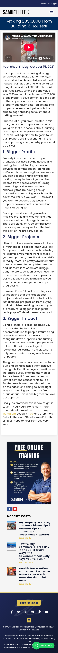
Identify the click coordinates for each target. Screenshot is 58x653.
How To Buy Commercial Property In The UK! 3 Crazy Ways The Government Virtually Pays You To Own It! (34, 551)
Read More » (26, 537)
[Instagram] (25, 612)
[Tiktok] (39, 612)
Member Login (49, 3)
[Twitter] (18, 612)
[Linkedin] (32, 612)
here (31, 413)
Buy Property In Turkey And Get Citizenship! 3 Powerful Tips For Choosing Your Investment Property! (35, 528)
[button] (51, 12)
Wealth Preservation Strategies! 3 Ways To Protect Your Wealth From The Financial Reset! (34, 574)
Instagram (9, 413)
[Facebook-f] (9, 509)
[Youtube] (15, 509)
